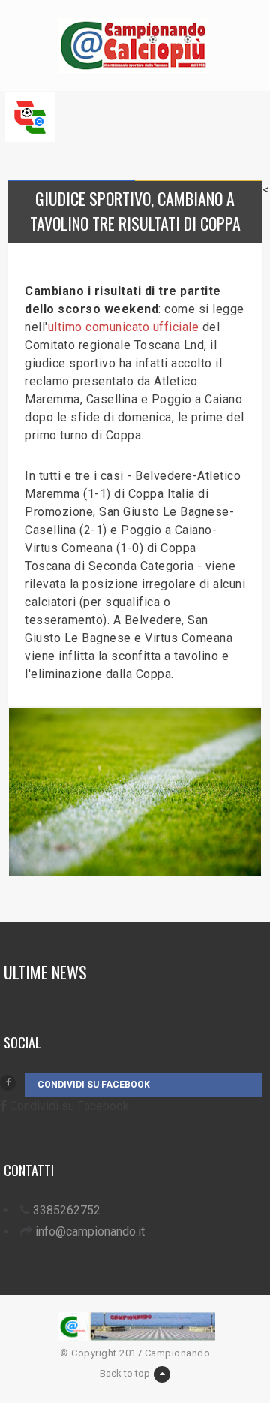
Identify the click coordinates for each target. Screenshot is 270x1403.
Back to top (125, 1373)
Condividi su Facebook (94, 1084)
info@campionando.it (90, 1231)
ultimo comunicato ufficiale (124, 327)
